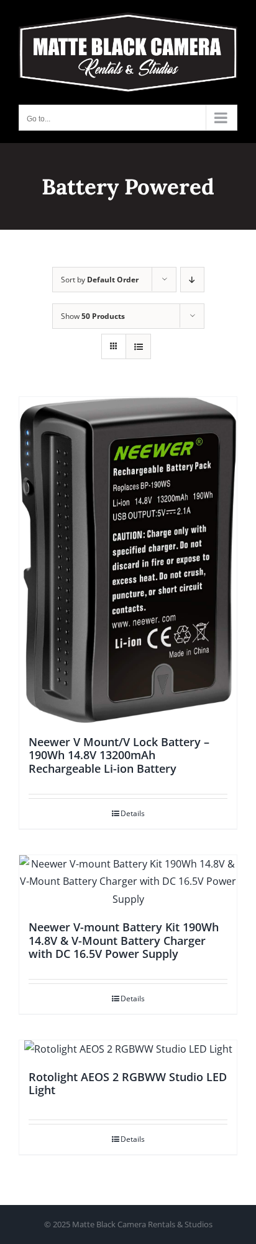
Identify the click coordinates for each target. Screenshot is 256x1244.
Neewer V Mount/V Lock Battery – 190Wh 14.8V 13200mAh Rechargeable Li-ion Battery (119, 755)
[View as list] (138, 346)
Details (133, 813)
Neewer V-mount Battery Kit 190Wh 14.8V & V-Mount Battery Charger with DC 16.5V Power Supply (124, 940)
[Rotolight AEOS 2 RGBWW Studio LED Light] (128, 1049)
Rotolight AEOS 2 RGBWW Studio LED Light (128, 1083)
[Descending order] (192, 279)
